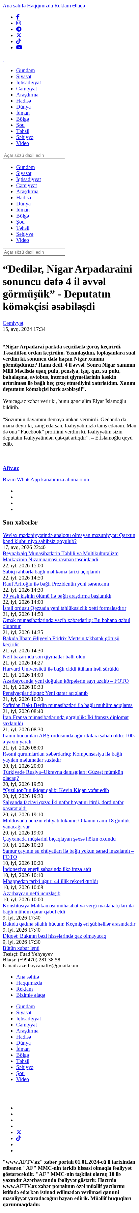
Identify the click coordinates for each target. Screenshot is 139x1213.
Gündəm (25, 1006)
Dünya (23, 1043)
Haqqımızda (40, 5)
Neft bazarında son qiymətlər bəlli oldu (44, 656)
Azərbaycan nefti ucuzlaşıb (31, 893)
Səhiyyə (24, 1067)
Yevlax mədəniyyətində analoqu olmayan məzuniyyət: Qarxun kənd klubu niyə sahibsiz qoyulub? (69, 538)
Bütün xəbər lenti (21, 948)
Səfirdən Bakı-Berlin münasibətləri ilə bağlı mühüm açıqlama (68, 705)
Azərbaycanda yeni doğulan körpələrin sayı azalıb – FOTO (66, 681)
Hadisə (23, 1037)
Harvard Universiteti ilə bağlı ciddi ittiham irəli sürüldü (61, 669)
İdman (23, 1049)
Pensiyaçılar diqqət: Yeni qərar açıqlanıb (45, 693)
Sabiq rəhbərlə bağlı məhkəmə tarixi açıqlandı (51, 571)
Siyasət (23, 1012)
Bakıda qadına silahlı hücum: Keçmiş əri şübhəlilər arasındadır (69, 924)
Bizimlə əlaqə (30, 995)
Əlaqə (78, 5)
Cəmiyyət (13, 323)
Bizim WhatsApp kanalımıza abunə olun (46, 479)
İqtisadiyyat (28, 1018)
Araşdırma (27, 1031)
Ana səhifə (14, 5)
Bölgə (22, 1055)
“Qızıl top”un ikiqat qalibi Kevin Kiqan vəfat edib (56, 790)
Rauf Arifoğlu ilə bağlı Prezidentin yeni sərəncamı (56, 584)
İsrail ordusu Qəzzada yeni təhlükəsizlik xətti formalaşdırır (64, 608)
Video (22, 1079)
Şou (20, 1073)
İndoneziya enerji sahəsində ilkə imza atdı (47, 869)
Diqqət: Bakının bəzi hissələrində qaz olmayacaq (54, 936)
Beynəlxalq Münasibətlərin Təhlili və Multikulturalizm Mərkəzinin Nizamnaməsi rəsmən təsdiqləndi (60, 556)
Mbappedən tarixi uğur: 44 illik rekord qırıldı (50, 881)
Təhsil (22, 1061)
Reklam (62, 5)
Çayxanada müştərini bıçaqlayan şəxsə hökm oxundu (59, 839)
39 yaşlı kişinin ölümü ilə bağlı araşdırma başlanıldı (57, 596)
